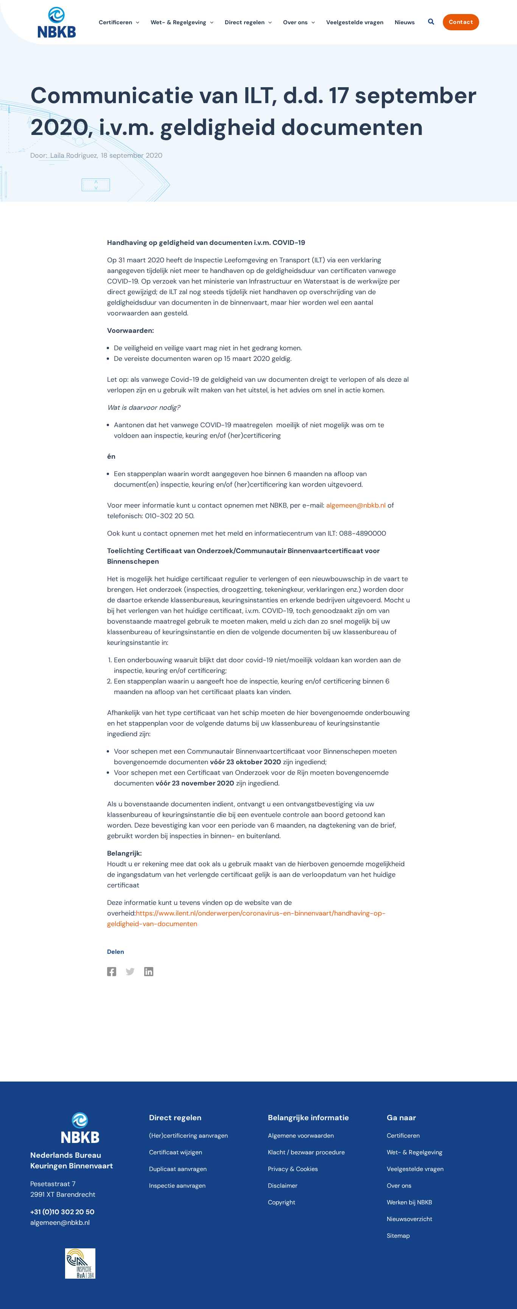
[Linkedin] (148, 971)
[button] (135, 22)
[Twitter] (130, 971)
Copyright (281, 1202)
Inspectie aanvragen (177, 1186)
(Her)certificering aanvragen (188, 1136)
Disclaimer (282, 1186)
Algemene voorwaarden (301, 1136)
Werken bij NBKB (409, 1202)
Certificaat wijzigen (175, 1152)
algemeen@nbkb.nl (356, 505)
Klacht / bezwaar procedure (306, 1152)
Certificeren (403, 1136)
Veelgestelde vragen (354, 22)
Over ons (399, 1186)
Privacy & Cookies (293, 1169)
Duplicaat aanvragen (178, 1169)
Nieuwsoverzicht (409, 1219)
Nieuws (405, 22)
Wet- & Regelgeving (414, 1152)
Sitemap (398, 1236)
